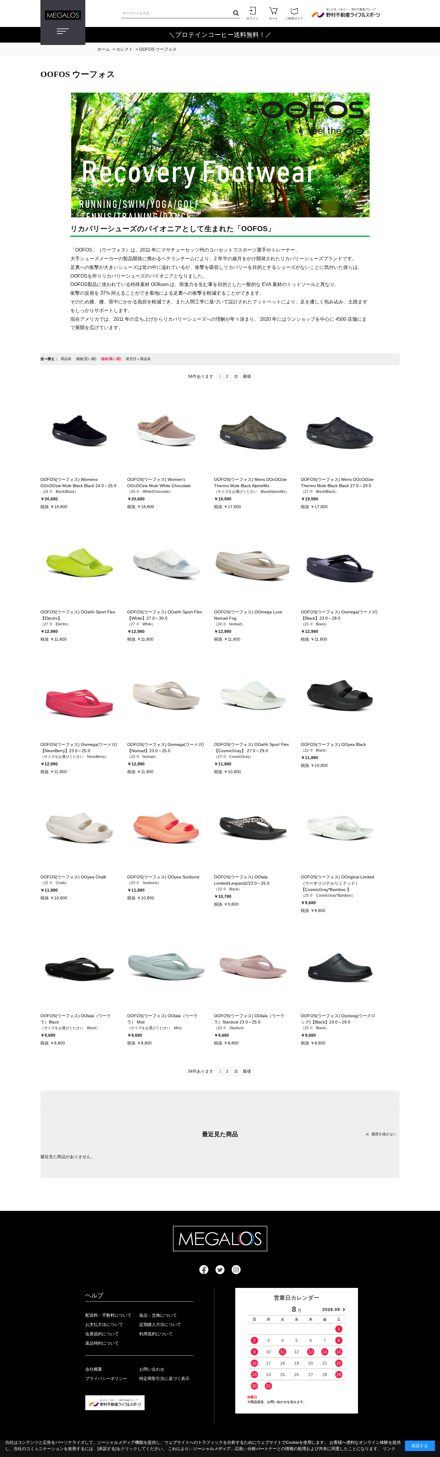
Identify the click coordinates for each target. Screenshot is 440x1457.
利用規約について (156, 1333)
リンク (389, 1448)
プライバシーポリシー (106, 1378)
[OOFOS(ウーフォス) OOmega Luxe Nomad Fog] (253, 564)
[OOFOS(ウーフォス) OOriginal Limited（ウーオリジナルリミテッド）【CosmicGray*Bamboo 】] (340, 829)
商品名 (66, 359)
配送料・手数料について (108, 1315)
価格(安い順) (86, 359)
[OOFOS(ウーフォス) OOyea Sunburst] (166, 829)
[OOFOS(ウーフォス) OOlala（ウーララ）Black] (79, 968)
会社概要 (93, 1369)
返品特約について (102, 1343)
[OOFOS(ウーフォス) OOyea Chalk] (79, 829)
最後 (247, 376)
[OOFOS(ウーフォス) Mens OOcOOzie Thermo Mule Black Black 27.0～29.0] (340, 431)
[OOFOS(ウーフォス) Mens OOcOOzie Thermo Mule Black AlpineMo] (253, 431)
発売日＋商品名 (138, 359)
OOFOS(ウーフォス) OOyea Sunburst (163, 876)
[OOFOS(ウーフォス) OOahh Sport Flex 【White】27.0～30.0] (166, 564)
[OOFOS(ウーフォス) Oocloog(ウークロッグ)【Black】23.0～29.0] (340, 968)
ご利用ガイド (294, 18)
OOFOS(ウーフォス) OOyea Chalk (73, 876)
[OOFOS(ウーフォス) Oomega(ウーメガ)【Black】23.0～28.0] (340, 564)
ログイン (252, 18)
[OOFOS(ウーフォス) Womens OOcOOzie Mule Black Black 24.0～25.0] (79, 431)
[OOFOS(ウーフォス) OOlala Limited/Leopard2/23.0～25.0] (253, 829)
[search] (235, 13)
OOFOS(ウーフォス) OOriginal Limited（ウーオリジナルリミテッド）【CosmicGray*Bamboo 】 (337, 883)
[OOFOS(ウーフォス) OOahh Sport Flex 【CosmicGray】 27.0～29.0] (253, 696)
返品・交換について (158, 1315)
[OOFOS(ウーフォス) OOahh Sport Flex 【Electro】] (79, 564)
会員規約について (102, 1333)
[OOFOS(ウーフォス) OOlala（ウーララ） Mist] (166, 968)
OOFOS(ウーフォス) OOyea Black (333, 744)
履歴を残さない (384, 1134)
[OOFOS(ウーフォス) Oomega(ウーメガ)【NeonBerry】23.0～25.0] (79, 696)
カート (273, 18)
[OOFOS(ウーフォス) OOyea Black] (340, 696)
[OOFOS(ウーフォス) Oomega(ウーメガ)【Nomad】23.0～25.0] (166, 696)
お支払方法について (104, 1324)
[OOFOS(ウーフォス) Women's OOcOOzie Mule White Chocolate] (166, 431)
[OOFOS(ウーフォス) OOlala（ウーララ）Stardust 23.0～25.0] (253, 968)
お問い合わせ (151, 1369)
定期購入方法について (160, 1324)
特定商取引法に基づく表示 (164, 1378)
